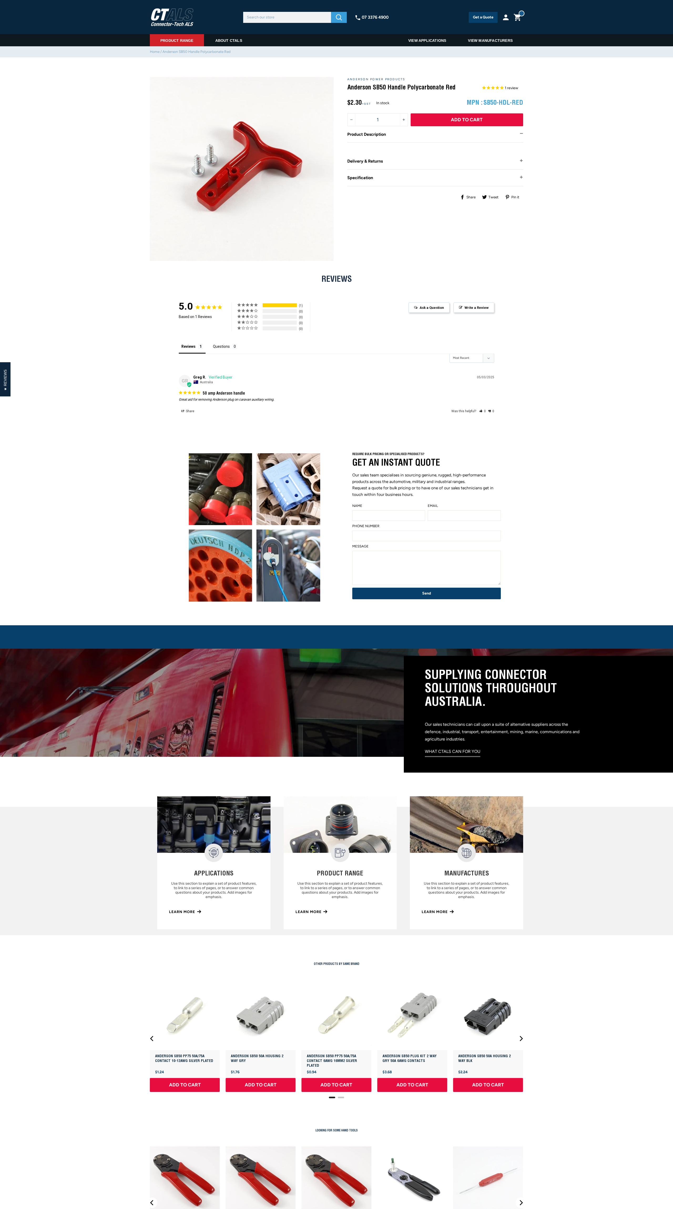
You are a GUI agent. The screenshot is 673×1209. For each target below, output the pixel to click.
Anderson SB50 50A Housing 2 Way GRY (257, 1058)
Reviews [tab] (188, 346)
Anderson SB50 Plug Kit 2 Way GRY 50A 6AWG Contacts (410, 1058)
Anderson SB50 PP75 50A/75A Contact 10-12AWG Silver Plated (184, 1058)
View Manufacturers (490, 40)
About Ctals (228, 40)
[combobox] (287, 17)
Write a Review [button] (477, 308)
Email (433, 506)
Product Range (176, 40)
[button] (483, 411)
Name (357, 506)
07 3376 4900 (375, 17)
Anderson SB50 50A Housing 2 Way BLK (484, 1058)
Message (360, 546)
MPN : (475, 103)
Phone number (365, 526)
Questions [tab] (221, 346)
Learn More (182, 912)
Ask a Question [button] (432, 308)
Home (155, 51)
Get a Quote (483, 17)
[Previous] (152, 1038)
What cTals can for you (452, 751)
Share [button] (189, 411)
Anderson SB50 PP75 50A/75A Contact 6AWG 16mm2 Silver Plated (332, 1060)
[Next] (521, 1038)
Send (426, 593)
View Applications (427, 40)
